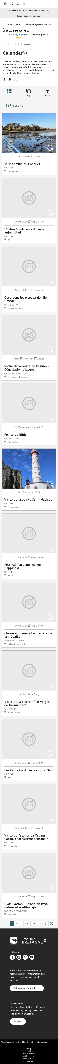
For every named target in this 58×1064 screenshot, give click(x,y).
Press (19, 16)
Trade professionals (31, 16)
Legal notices (28, 1051)
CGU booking (28, 1061)
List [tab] (9, 95)
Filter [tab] (48, 95)
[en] (23, 4)
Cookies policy (28, 1056)
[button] (17, 3)
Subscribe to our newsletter (27, 988)
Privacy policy (28, 1054)
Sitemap (28, 1049)
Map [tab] (28, 95)
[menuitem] (14, 24)
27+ (26, 923)
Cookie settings (28, 1059)
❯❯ (52, 923)
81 (40, 923)
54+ (33, 923)
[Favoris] (12, 4)
